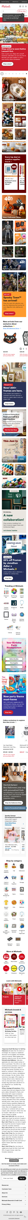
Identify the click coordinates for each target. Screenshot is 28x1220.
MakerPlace (15, 1)
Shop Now (8, 578)
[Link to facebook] (7, 1212)
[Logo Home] (6, 6)
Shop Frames (9, 403)
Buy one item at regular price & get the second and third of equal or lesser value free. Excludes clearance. (14, 1129)
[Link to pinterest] (14, 1212)
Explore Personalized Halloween (15, 808)
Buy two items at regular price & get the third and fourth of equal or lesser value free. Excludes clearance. (14, 1141)
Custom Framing (5, 1)
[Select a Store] (20, 6)
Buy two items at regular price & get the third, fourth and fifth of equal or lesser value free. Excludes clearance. (13, 1149)
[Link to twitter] (17, 1212)
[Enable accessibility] (24, 1216)
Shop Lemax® (9, 313)
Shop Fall (6, 63)
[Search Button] (3, 11)
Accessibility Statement (14, 1218)
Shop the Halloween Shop (13, 803)
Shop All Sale (18, 63)
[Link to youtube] (21, 1212)
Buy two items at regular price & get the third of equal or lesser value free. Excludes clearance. (13, 1135)
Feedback (15, 1160)
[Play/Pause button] (2, 73)
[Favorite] (18, 828)
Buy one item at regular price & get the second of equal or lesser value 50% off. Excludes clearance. (14, 1118)
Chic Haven (8, 848)
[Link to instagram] (10, 1212)
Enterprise (24, 1)
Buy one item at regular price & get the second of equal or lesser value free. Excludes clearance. (14, 1123)
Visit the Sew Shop (11, 430)
